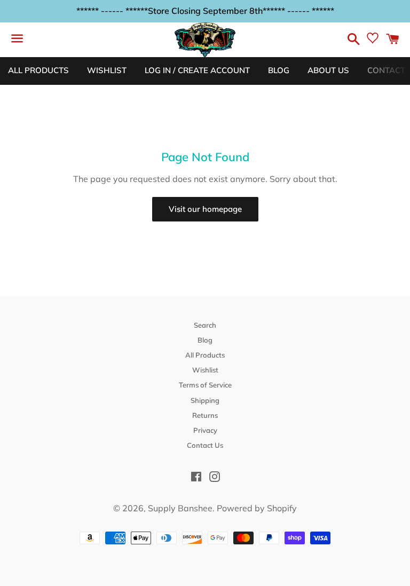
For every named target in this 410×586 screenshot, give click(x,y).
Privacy (205, 430)
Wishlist (205, 370)
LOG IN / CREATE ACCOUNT (197, 70)
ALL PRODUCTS (38, 70)
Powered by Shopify (257, 508)
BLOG (278, 70)
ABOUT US (328, 70)
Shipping (205, 400)
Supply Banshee (180, 508)
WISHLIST (107, 70)
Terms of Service (205, 385)
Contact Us (205, 445)
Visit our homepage (205, 209)
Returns (205, 415)
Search (205, 325)
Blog (205, 340)
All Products (205, 355)
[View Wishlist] (373, 40)
